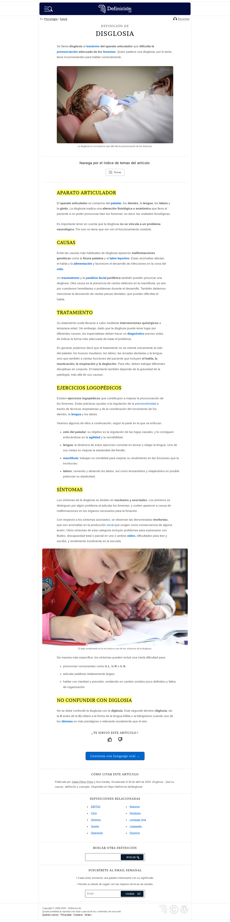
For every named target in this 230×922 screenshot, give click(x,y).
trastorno (93, 46)
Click (94, 813)
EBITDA (95, 806)
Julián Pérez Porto (82, 781)
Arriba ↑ (89, 914)
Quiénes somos (50, 914)
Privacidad (66, 914)
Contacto (78, 914)
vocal (110, 525)
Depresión (97, 832)
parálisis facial (96, 278)
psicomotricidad (145, 403)
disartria (135, 832)
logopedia (136, 826)
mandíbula (70, 458)
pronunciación (67, 51)
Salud (63, 19)
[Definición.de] (115, 8)
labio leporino (119, 258)
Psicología (51, 19)
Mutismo (135, 806)
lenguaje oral (138, 819)
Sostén (95, 826)
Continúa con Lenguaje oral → (115, 756)
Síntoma (96, 819)
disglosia (135, 813)
